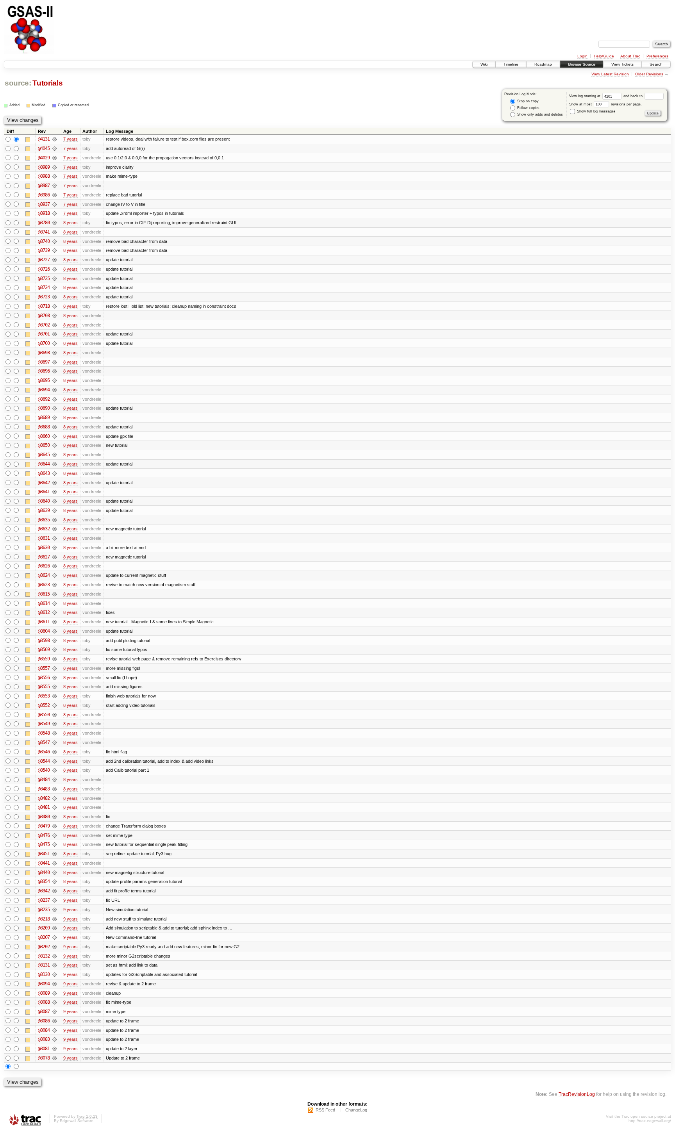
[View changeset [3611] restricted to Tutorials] (54, 621)
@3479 (44, 826)
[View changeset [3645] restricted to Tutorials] (54, 454)
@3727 (44, 259)
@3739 (44, 250)
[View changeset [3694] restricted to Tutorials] (54, 389)
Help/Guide (604, 56)
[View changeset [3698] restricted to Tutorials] (54, 352)
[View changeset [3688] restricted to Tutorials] (54, 427)
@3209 (44, 928)
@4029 (44, 158)
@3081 (44, 1048)
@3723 (44, 297)
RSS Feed (325, 1110)
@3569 (44, 649)
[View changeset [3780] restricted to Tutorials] (54, 222)
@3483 (44, 789)
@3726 (44, 269)
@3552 (44, 705)
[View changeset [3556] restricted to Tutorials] (54, 677)
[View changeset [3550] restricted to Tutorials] (54, 714)
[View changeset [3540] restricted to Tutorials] (54, 770)
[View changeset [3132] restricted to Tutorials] (54, 956)
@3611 (44, 621)
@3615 (44, 594)
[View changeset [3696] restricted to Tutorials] (54, 371)
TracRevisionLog (577, 1094)
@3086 (44, 1021)
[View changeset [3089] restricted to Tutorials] (54, 993)
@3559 (44, 659)
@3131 (44, 965)
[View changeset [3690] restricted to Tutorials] (54, 408)
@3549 (44, 723)
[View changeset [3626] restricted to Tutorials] (54, 566)
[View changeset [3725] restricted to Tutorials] (54, 278)
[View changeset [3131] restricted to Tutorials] (54, 965)
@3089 (44, 993)
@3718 (44, 306)
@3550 (44, 714)
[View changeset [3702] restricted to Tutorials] (54, 325)
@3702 (44, 325)
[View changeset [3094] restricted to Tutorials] (54, 984)
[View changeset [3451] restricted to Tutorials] (54, 853)
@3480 (44, 816)
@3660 (44, 436)
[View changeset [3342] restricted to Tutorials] (54, 891)
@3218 (44, 919)
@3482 (44, 798)
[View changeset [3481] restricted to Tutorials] (54, 807)
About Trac (630, 56)
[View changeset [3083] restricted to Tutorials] (54, 1039)
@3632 (44, 529)
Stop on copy (527, 101)
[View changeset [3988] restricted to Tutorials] (54, 176)
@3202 (44, 946)
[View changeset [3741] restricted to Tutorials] (54, 232)
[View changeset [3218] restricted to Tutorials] (54, 919)
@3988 (44, 176)
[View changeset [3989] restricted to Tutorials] (54, 167)
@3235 (44, 909)
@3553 (44, 696)
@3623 (44, 584)
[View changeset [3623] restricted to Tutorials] (54, 584)
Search (656, 64)
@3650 (44, 445)
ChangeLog (356, 1110)
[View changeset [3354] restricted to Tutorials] (54, 881)
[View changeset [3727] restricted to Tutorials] (54, 259)
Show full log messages (596, 111)
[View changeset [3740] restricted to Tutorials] (54, 241)
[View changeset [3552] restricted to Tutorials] (54, 705)
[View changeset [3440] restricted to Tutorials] (54, 872)
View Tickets (622, 64)
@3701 (44, 334)
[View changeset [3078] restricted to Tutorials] (54, 1058)
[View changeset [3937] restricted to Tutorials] (54, 204)
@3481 (44, 807)
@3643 (44, 473)
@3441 (44, 863)
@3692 (44, 399)
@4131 (44, 139)
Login (582, 56)
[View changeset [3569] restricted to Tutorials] (54, 649)
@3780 (44, 222)
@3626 (44, 566)
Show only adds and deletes (539, 114)
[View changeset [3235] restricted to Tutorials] (54, 909)
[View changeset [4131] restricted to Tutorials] (54, 139)
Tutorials (47, 83)
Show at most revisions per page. (605, 104)
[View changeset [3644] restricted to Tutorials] (54, 464)
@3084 (44, 1030)
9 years (70, 900)
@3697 (44, 362)
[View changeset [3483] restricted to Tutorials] (54, 789)
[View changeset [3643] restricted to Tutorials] (54, 473)
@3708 (44, 315)
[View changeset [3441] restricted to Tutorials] (54, 863)
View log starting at (585, 96)
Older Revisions (649, 74)
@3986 (44, 195)
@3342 (44, 891)
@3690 (44, 408)
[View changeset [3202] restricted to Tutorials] (54, 946)
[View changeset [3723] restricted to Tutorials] (54, 297)
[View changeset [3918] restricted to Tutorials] (54, 213)
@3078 (44, 1058)
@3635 (44, 520)
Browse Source (581, 64)
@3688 (44, 427)
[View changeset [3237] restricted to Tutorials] (54, 900)
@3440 (44, 872)
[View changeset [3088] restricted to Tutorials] (54, 1002)
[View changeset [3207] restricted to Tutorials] (54, 937)
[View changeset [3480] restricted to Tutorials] (54, 816)
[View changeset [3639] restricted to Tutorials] (54, 510)
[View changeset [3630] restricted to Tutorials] (54, 547)
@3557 (44, 668)
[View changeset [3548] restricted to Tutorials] (54, 733)
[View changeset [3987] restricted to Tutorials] (54, 185)
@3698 (44, 352)
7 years (70, 139)
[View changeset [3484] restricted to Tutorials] (54, 779)
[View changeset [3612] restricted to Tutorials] (54, 612)
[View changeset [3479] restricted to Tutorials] (54, 826)
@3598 (44, 640)
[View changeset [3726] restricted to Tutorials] (54, 269)
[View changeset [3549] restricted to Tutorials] (54, 723)
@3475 (44, 844)
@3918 (44, 213)
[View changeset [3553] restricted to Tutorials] (54, 696)
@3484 (44, 779)
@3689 (44, 417)
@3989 (44, 167)
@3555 (44, 686)
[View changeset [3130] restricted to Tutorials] (54, 974)
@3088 (44, 1002)
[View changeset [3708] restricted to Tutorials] (54, 315)
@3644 (44, 464)
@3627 (44, 557)
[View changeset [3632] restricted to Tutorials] (54, 529)
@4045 (44, 148)
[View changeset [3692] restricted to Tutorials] (54, 399)
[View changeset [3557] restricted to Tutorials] (54, 668)
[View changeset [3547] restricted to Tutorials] (54, 742)
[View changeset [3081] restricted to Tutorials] (54, 1048)
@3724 (44, 287)
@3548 (44, 733)
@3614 (44, 603)
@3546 (44, 752)
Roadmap (543, 64)
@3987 (44, 185)
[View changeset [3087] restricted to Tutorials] (54, 1011)
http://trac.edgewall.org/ (650, 1121)
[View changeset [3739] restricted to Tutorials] (54, 250)
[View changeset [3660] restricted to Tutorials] (54, 436)
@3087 (44, 1011)
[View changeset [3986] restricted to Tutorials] (54, 195)
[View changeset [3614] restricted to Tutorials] (54, 603)
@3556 (44, 677)
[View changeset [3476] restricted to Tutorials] (54, 835)
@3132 (44, 956)
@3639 (44, 510)
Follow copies (527, 108)
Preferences (657, 56)
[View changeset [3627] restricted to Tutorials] (54, 557)
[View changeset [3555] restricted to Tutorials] (54, 686)
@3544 (44, 761)
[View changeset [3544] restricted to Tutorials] (54, 761)
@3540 (44, 770)
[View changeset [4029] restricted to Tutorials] (54, 158)
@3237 (44, 900)
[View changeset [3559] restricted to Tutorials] (54, 659)
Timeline (511, 64)
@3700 (44, 343)
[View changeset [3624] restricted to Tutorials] (54, 575)
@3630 (44, 547)
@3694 (44, 389)
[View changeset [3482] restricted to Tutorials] (54, 798)
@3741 (44, 232)
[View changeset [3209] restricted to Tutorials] (54, 928)
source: (18, 83)
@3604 (44, 631)
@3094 (44, 984)
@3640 (44, 501)
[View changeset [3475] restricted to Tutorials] (54, 844)
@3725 (44, 278)
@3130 (44, 974)
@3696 (44, 371)
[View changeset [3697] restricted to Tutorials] (54, 362)
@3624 (44, 575)
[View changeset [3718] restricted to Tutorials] (54, 306)
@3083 (44, 1039)
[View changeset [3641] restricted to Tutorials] (54, 491)
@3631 (44, 538)
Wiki (484, 64)
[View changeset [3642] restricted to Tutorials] (54, 482)
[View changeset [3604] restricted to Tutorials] (54, 631)
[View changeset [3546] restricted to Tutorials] (54, 752)
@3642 (44, 482)
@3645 (44, 454)
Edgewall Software (76, 1121)
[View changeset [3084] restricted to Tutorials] (54, 1030)
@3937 (44, 204)
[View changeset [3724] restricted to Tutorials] (54, 287)
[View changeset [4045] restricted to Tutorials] (54, 148)
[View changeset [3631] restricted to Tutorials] (54, 538)
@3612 (44, 612)
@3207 (44, 937)
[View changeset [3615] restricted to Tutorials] (54, 594)
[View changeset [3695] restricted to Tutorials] (54, 380)
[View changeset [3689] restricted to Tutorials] (54, 417)
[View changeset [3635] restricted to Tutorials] (54, 520)
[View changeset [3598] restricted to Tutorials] (54, 640)
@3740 (44, 241)
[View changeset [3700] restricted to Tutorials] (54, 343)
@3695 (44, 380)
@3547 (44, 742)
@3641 (44, 491)
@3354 (44, 881)
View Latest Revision (610, 74)
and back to (633, 96)
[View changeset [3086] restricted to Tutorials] (54, 1021)
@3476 (44, 835)
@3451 (44, 853)
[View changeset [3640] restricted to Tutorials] (54, 501)
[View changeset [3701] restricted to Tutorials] (54, 334)
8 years (70, 222)
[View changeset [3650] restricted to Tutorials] (54, 445)
